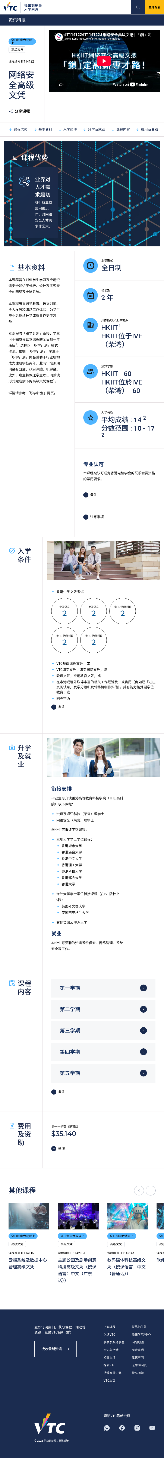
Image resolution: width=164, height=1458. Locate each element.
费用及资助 (149, 129)
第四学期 (70, 1052)
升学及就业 (96, 129)
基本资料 (45, 129)
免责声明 (138, 1350)
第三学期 (70, 1031)
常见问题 (138, 1373)
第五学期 (70, 1073)
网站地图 (138, 1342)
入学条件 (70, 129)
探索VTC (109, 1365)
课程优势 (20, 129)
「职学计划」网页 (40, 393)
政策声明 (138, 1357)
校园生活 (110, 1357)
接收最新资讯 (51, 1349)
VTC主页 (109, 1380)
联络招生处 (139, 1327)
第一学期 (70, 988)
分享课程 (22, 111)
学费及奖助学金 (114, 1342)
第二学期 (70, 1009)
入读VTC (109, 1334)
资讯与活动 (111, 1350)
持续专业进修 (113, 1373)
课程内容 (123, 129)
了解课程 (110, 1327)
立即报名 (155, 7)
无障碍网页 (139, 1365)
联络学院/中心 (141, 1334)
